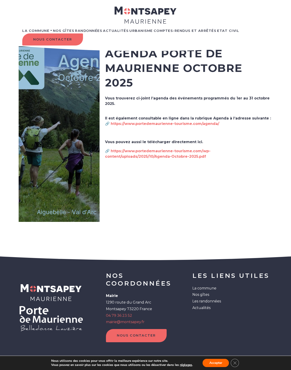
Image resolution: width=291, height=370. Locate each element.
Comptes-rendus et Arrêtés (185, 31)
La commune (35, 31)
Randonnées (88, 31)
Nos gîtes (200, 294)
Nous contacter (52, 39)
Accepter (215, 363)
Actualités (115, 31)
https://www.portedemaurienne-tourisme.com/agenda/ (165, 124)
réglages (186, 365)
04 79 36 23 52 (119, 315)
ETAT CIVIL (228, 31)
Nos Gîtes (63, 31)
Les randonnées (206, 301)
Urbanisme (141, 31)
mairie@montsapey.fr (125, 322)
